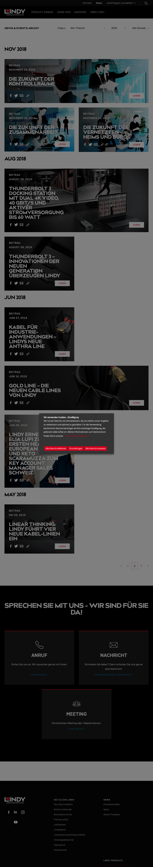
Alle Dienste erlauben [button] (95, 448)
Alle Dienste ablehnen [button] (56, 448)
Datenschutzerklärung (76, 436)
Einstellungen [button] (75, 448)
